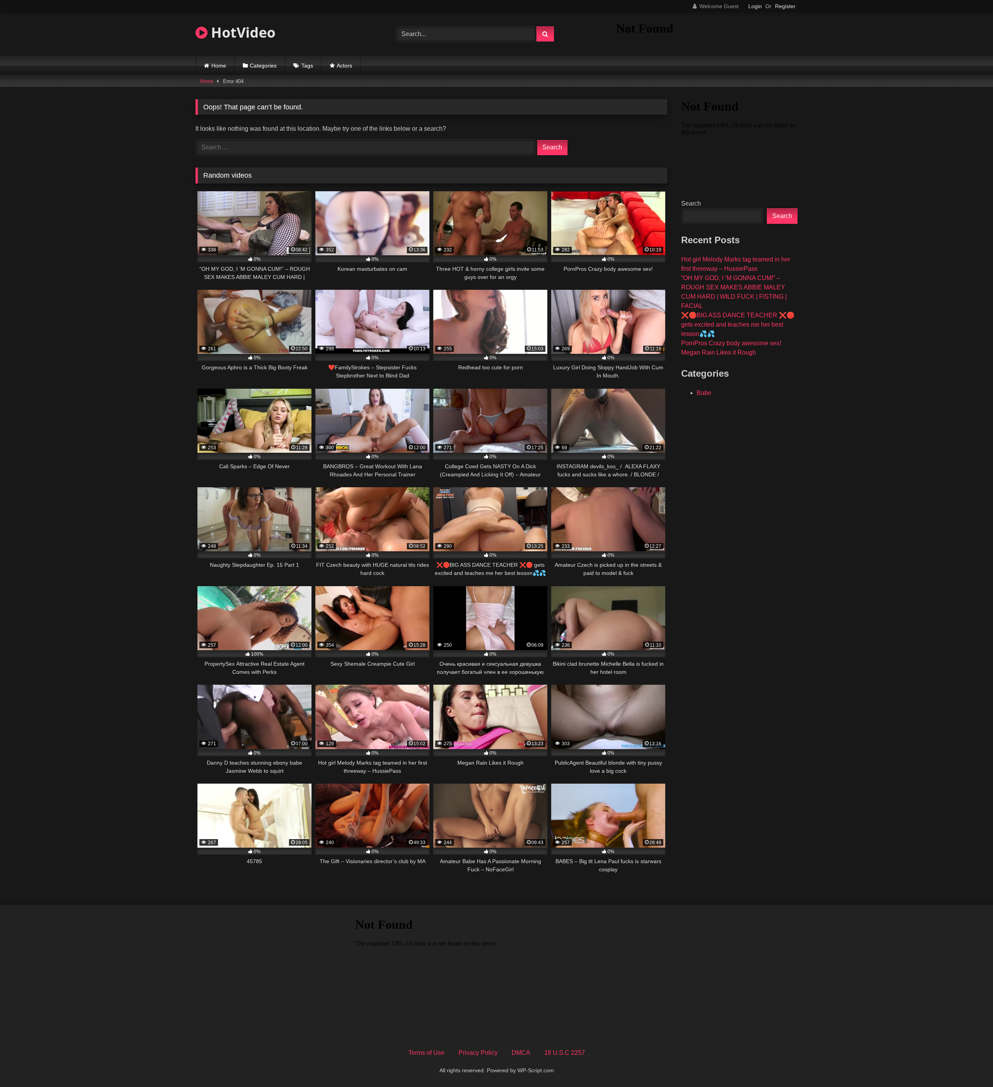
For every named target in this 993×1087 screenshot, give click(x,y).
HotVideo (241, 32)
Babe (704, 392)
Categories (263, 65)
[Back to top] (968, 1063)
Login (755, 6)
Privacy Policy (478, 1052)
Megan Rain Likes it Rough (718, 352)
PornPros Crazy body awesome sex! (731, 343)
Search (691, 203)
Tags (307, 65)
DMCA (521, 1052)
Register (785, 6)
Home (218, 65)
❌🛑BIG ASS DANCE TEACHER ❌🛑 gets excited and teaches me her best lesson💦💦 (737, 324)
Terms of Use (426, 1052)
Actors (344, 65)
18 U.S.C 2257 (564, 1052)
